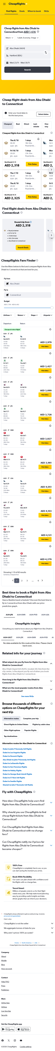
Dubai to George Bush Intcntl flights (17, 774)
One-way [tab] (47, 125)
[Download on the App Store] (23, 1029)
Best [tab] (18, 124)
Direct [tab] (26, 124)
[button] (4, 4)
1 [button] (16, 580)
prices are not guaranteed (12, 916)
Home (17, 943)
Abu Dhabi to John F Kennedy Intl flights (19, 760)
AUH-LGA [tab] (45, 615)
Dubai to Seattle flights (12, 781)
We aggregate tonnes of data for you (19, 928)
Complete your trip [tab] (31, 718)
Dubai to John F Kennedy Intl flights (17, 749)
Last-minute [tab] (36, 125)
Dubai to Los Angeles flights (14, 752)
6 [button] (38, 580)
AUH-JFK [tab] (9, 615)
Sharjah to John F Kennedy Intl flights (18, 785)
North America (26, 943)
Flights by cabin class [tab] (41, 724)
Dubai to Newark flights (13, 756)
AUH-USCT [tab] (7, 637)
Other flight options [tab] (12, 730)
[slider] (51, 307)
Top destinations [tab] (10, 736)
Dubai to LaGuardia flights (13, 763)
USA (36, 943)
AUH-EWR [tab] (21, 615)
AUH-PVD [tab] (33, 615)
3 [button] (27, 580)
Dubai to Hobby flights (12, 770)
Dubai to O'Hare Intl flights (14, 778)
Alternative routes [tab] (11, 718)
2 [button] (21, 580)
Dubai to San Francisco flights (15, 767)
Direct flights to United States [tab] (16, 724)
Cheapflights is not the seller (16, 923)
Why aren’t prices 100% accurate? (18, 933)
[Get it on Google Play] (8, 1029)
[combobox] (30, 284)
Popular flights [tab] (30, 730)
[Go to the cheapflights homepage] (18, 4)
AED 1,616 (30, 31)
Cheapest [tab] (8, 124)
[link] (23, 247)
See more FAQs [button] (27, 696)
